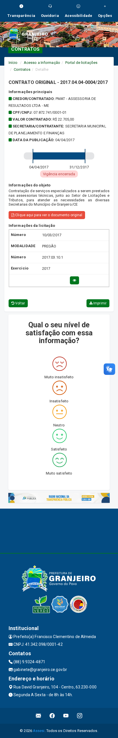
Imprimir (100, 303)
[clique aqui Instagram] (80, 716)
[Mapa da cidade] (59, 530)
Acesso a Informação (42, 62)
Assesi (39, 731)
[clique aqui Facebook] (52, 716)
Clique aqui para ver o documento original (48, 215)
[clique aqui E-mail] (39, 716)
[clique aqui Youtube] (66, 716)
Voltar (19, 303)
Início (13, 62)
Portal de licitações (81, 62)
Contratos (22, 69)
